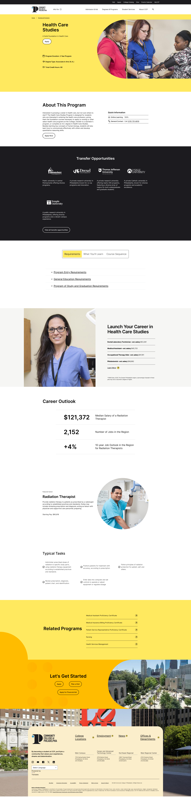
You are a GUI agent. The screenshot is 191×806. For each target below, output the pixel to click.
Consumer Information (61, 783)
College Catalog (128, 2)
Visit (113, 2)
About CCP (143, 9)
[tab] (72, 254)
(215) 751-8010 (133, 121)
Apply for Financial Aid (68, 692)
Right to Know (94, 783)
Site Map (51, 783)
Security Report (105, 783)
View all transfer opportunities (56, 230)
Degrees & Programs (110, 9)
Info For (56, 9)
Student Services (128, 9)
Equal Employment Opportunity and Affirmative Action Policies (68, 792)
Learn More (111, 368)
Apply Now (49, 136)
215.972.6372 (122, 761)
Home (33, 18)
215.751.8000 (79, 761)
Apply (119, 2)
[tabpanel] (96, 279)
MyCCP (156, 2)
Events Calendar (146, 2)
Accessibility (73, 783)
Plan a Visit (75, 684)
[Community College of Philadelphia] (39, 9)
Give (137, 2)
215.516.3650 (101, 761)
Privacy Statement (83, 783)
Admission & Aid (92, 9)
